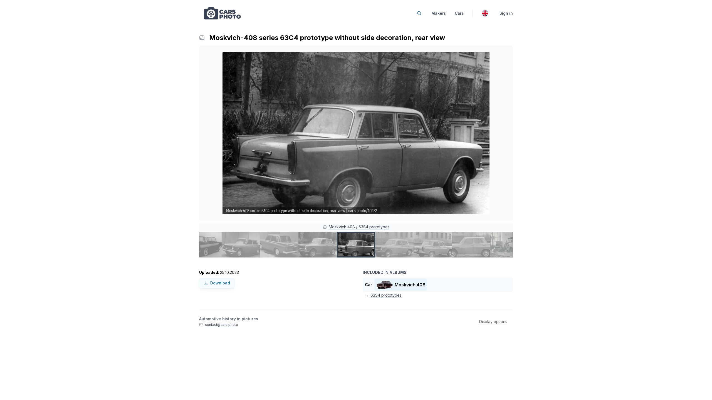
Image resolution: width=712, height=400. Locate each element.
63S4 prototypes (386, 295)
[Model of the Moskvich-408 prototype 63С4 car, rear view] (279, 245)
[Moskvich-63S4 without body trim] (317, 245)
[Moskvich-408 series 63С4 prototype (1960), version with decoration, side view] (471, 245)
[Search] (419, 13)
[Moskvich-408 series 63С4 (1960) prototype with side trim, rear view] (433, 245)
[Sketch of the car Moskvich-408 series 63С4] (202, 245)
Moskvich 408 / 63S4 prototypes (359, 226)
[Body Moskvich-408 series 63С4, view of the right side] (509, 245)
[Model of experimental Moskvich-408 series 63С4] (241, 245)
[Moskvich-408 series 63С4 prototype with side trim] (394, 245)
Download (220, 283)
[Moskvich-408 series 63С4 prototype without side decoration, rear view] (356, 245)
